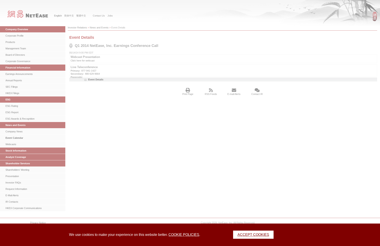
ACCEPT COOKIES (253, 235)
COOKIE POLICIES (183, 235)
